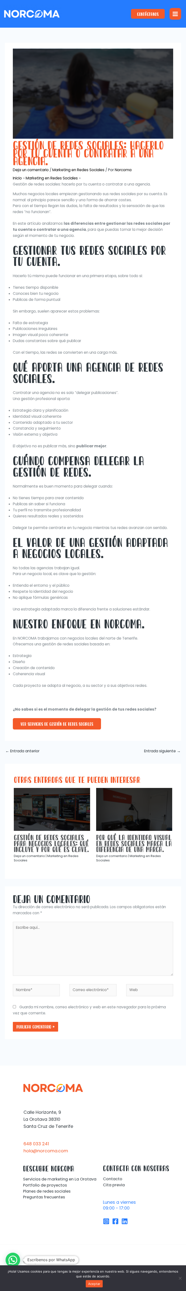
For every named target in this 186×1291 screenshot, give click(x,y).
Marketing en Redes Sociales (78, 169)
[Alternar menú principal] (175, 14)
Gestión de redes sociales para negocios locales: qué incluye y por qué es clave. (51, 843)
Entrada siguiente (162, 751)
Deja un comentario (31, 169)
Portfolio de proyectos (45, 1185)
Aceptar (94, 1284)
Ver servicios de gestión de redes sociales (57, 723)
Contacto (112, 1179)
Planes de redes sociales (46, 1191)
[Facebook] (115, 1221)
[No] (180, 1278)
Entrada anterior (22, 751)
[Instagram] (106, 1221)
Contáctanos (148, 13)
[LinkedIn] (124, 1221)
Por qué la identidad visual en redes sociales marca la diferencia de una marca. (134, 843)
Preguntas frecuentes (44, 1197)
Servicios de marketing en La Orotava (59, 1179)
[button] (13, 1260)
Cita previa (114, 1185)
